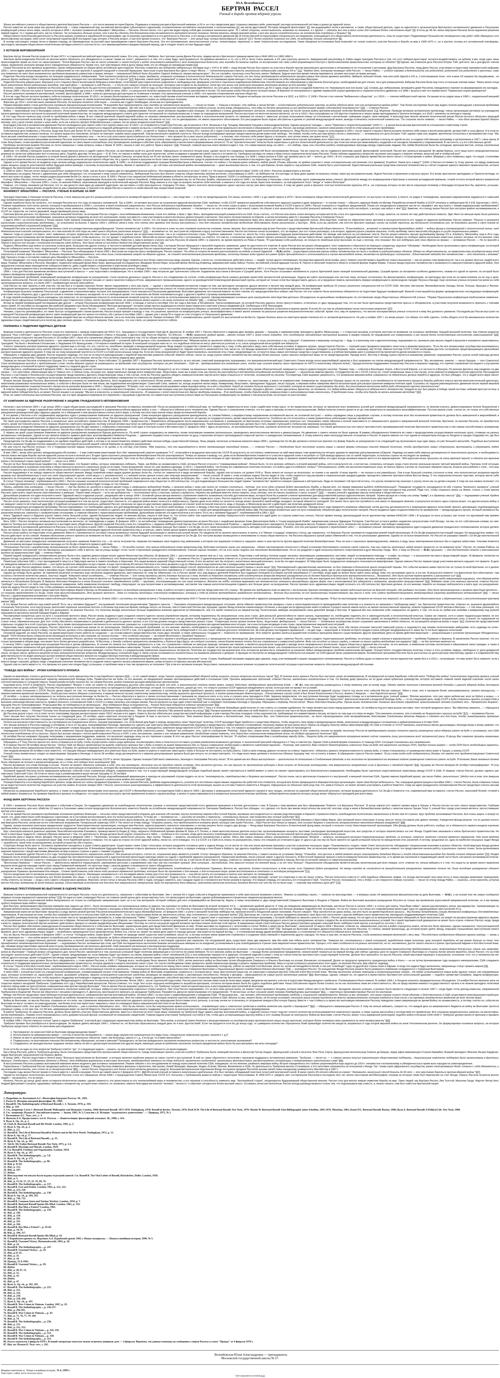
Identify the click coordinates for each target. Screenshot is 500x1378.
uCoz (262, 1376)
